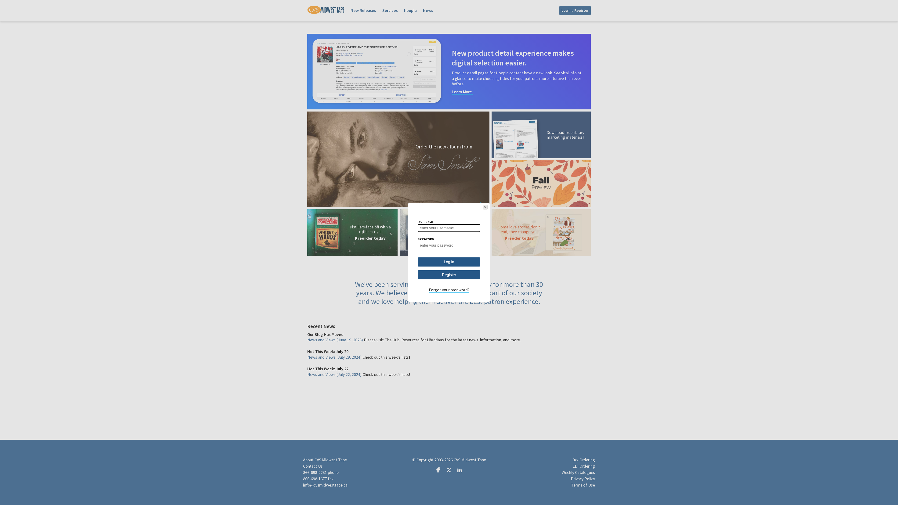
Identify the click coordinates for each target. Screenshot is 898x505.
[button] (485, 207)
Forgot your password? (449, 289)
